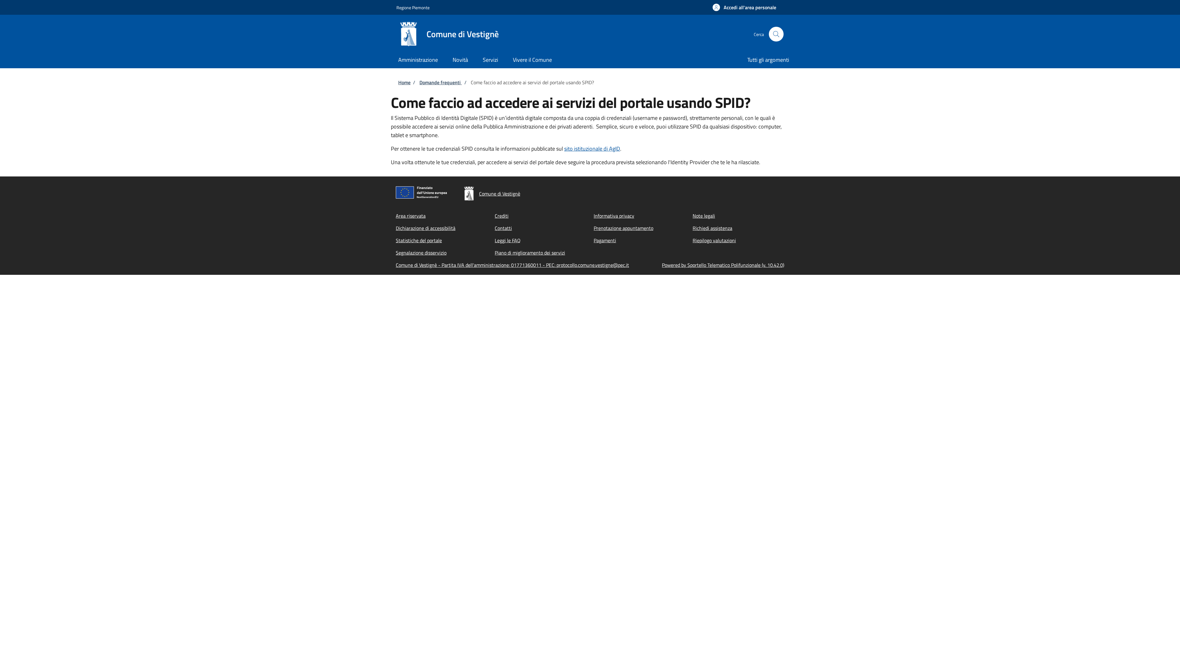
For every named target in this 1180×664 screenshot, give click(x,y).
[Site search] (776, 34)
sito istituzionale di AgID (592, 148)
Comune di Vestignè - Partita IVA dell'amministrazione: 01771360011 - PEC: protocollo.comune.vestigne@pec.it (512, 265)
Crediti (502, 215)
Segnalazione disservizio (421, 252)
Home (404, 82)
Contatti (503, 228)
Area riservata (411, 215)
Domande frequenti (440, 82)
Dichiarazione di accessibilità (425, 228)
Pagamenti (605, 240)
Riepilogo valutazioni (714, 240)
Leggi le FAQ (508, 240)
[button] (744, 7)
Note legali (704, 215)
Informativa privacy (614, 215)
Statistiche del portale (419, 240)
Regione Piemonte (413, 7)
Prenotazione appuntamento (623, 228)
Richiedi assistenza (712, 228)
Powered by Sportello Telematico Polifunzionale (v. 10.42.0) (723, 265)
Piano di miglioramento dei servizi (530, 252)
